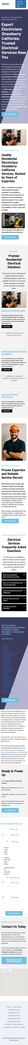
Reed (6, 648)
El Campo (8, 658)
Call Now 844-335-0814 (20, 4)
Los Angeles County (14, 1010)
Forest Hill (8, 693)
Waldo (7, 650)
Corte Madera (9, 655)
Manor (7, 675)
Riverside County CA (14, 1015)
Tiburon (7, 665)
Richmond (8, 683)
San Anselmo (9, 670)
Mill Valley (8, 653)
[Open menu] (14, 4)
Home (8, 1007)
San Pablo (8, 688)
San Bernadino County (14, 1021)
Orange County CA (14, 1012)
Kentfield (8, 668)
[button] (14, 576)
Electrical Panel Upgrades (13, 310)
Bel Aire (7, 645)
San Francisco (9, 685)
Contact (22, 1027)
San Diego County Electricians (14, 1024)
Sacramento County (14, 1018)
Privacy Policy (7, 1027)
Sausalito (8, 660)
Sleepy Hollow (10, 678)
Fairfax (7, 673)
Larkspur (8, 663)
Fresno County (16, 1007)
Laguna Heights (10, 680)
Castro (7, 690)
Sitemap (15, 1027)
